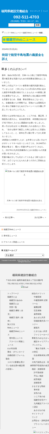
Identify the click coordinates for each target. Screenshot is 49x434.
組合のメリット (38, 293)
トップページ (13, 293)
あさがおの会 (39, 410)
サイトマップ (35, 11)
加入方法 (11, 324)
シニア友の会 (39, 396)
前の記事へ (9, 217)
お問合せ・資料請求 (40, 420)
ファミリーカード (41, 335)
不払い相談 (38, 376)
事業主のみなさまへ (40, 338)
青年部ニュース (10, 236)
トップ (6, 33)
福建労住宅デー (40, 400)
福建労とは (12, 297)
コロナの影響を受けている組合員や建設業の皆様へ (15, 365)
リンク (45, 11)
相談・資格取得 (38, 369)
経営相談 (37, 379)
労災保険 (37, 310)
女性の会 (37, 393)
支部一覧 (13, 307)
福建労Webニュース (30, 33)
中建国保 (37, 297)
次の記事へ (40, 217)
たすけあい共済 (40, 331)
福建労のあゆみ (16, 300)
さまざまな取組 (38, 386)
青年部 (36, 390)
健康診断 (37, 307)
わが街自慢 (12, 348)
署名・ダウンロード (15, 352)
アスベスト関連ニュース (14, 242)
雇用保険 (37, 314)
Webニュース (16, 33)
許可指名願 (38, 372)
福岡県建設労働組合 (24, 275)
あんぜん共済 (39, 317)
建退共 (36, 328)
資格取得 (37, 383)
